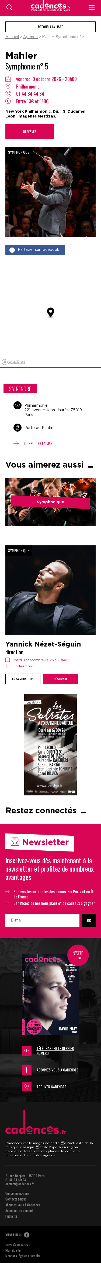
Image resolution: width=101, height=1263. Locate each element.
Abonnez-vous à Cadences (57, 1070)
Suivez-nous (14, 1234)
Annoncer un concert (19, 1210)
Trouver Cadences (51, 1086)
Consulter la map (38, 443)
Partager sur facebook (38, 250)
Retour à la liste (50, 26)
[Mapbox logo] (13, 362)
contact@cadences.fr (19, 1183)
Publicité (11, 1216)
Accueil (12, 37)
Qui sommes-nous (17, 1193)
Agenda (30, 37)
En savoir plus (23, 679)
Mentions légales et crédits (22, 1255)
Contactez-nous (16, 1199)
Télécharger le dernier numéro (55, 1050)
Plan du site (13, 1250)
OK (89, 920)
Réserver (29, 131)
